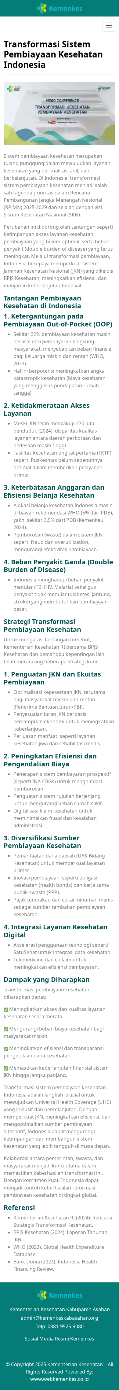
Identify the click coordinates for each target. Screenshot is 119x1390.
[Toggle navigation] (109, 25)
